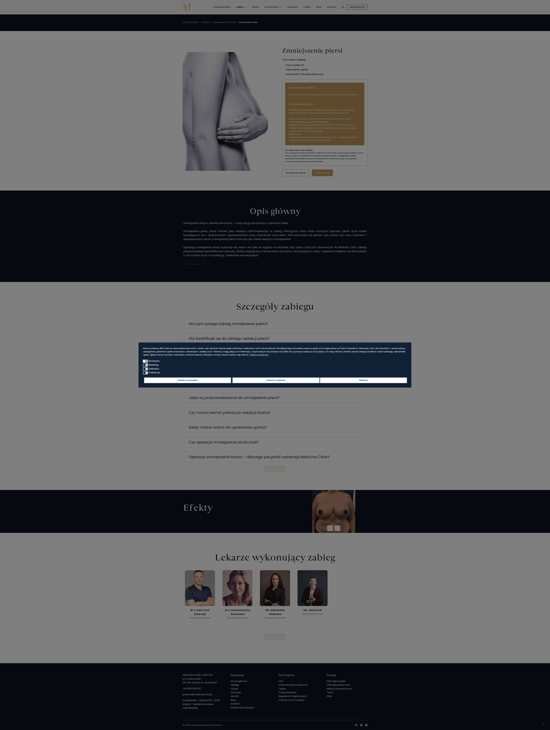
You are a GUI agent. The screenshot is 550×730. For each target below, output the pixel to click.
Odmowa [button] (363, 380)
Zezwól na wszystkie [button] (188, 380)
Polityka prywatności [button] (259, 354)
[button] (145, 361)
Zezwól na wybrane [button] (276, 380)
